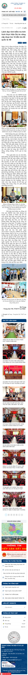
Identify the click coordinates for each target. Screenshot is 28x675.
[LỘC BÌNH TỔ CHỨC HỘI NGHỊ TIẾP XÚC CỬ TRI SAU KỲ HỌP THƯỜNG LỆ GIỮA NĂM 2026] (14, 372)
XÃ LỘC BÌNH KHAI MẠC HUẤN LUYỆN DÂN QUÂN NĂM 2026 (13, 445)
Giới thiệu (12, 11)
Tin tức (18, 11)
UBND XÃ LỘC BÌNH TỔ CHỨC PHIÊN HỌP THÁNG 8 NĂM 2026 (13, 340)
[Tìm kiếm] (24, 18)
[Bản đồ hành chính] (12, 529)
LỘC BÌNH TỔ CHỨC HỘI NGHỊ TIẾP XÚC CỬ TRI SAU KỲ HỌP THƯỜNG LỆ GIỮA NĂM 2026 (14, 382)
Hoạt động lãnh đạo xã (20, 23)
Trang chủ (5, 11)
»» (22, 515)
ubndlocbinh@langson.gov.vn (14, 659)
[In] (22, 28)
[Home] (4, 5)
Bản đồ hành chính (14, 521)
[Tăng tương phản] (24, 28)
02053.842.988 (13, 657)
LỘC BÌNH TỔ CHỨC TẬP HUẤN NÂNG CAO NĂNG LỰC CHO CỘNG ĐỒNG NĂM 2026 (14, 361)
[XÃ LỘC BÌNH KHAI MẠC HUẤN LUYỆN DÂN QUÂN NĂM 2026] (14, 436)
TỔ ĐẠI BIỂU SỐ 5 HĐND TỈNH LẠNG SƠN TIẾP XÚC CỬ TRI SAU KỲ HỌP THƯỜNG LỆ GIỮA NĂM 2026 (13, 488)
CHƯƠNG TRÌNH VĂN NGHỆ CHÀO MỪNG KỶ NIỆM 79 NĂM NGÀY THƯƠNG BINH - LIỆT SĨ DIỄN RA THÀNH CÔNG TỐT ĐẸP (14, 509)
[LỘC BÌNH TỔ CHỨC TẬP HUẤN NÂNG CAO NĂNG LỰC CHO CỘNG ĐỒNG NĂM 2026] (14, 351)
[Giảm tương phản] (25, 28)
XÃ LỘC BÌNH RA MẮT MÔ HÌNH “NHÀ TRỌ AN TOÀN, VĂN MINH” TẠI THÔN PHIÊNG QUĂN (13, 403)
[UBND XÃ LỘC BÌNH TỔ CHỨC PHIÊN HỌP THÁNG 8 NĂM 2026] (14, 330)
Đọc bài (19, 42)
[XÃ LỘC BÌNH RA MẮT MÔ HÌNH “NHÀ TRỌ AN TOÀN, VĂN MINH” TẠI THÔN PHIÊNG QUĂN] (14, 393)
